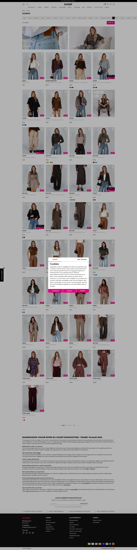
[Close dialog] (94, 259)
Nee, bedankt (59, 287)
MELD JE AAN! (59, 284)
